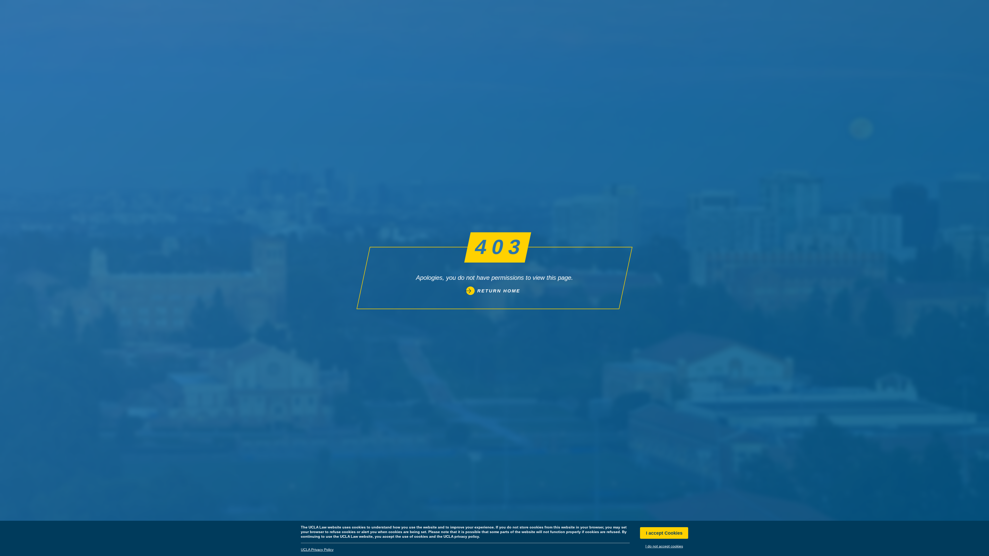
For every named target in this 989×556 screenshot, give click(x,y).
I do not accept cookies (664, 546)
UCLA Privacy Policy (317, 550)
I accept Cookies (664, 533)
